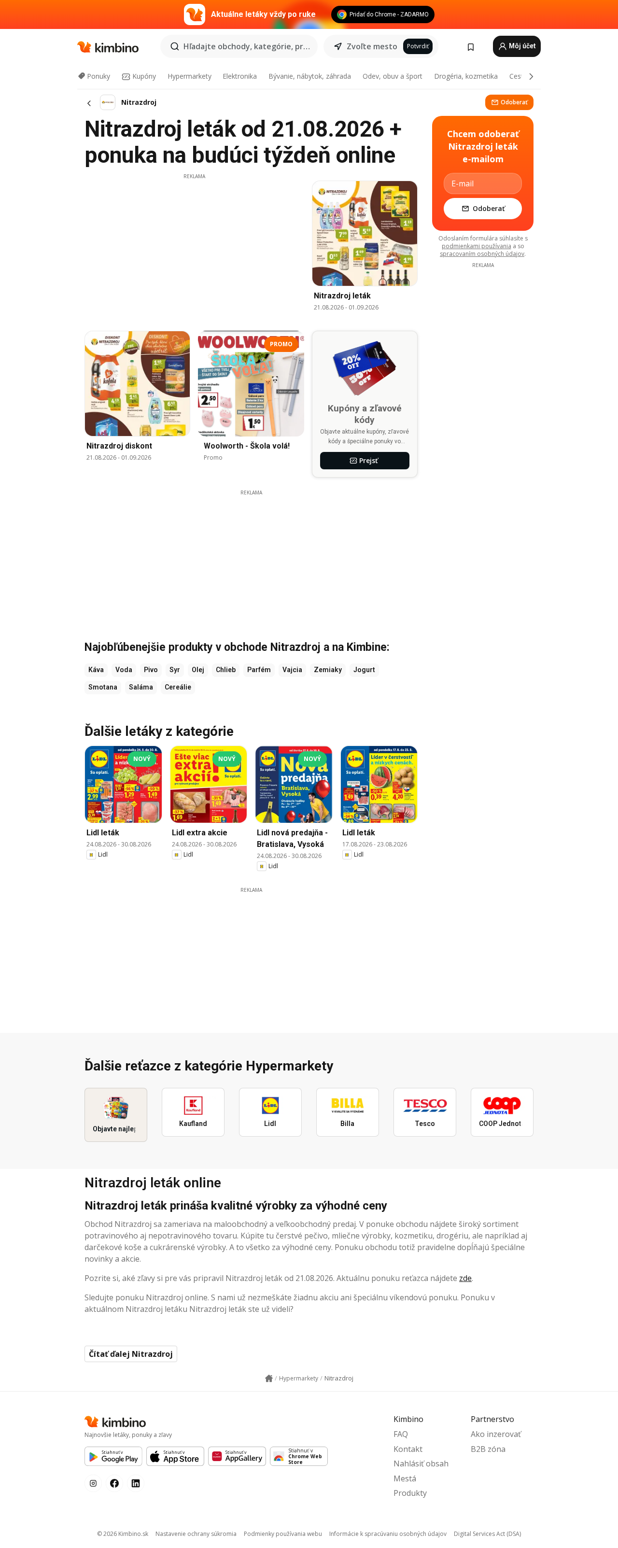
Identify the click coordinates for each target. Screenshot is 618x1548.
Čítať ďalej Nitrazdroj (131, 1354)
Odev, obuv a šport (392, 76)
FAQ (400, 1434)
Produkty (410, 1493)
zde (465, 1278)
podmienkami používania (476, 246)
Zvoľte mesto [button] (372, 46)
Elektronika (240, 76)
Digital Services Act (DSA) (487, 1534)
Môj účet (521, 46)
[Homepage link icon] (269, 1378)
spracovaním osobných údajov (482, 254)
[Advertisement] (194, 247)
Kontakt (407, 1449)
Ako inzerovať (496, 1434)
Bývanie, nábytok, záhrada (309, 76)
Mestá (404, 1478)
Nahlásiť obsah (421, 1463)
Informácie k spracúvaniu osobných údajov (388, 1534)
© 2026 (122, 1534)
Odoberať (514, 102)
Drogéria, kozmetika (466, 76)
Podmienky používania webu (283, 1534)
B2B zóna (488, 1449)
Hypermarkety (189, 76)
